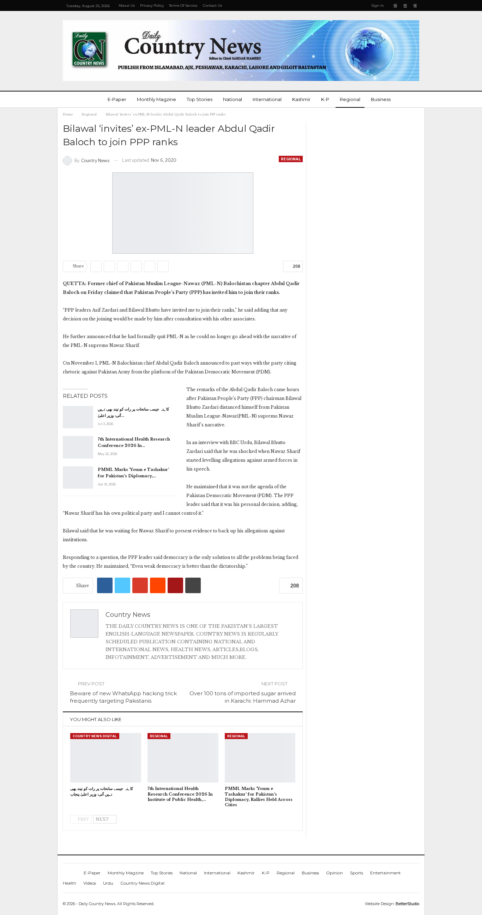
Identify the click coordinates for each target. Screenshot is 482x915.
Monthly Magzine (156, 99)
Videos (89, 883)
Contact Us (212, 5)
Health (69, 883)
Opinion (334, 872)
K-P (325, 99)
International (267, 99)
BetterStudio (407, 903)
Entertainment (385, 872)
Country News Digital (95, 736)
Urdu (108, 883)
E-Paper (117, 99)
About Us (127, 5)
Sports (356, 872)
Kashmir (301, 99)
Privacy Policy (152, 5)
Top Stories (199, 99)
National (232, 99)
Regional (350, 99)
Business (381, 99)
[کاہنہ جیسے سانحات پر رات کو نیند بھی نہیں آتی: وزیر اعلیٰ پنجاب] (78, 417)
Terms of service (183, 5)
